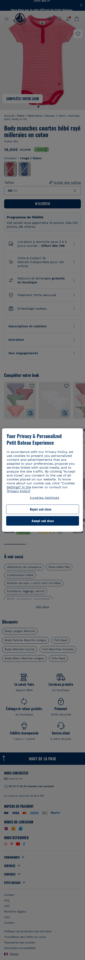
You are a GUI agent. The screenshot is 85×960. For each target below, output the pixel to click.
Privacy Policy (19, 491)
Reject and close (40, 509)
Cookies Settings (44, 498)
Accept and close (43, 521)
